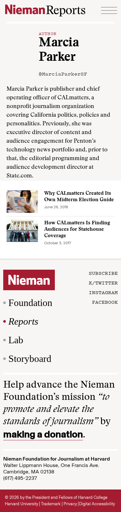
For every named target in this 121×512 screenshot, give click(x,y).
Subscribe (103, 272)
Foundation (30, 302)
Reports (23, 321)
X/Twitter (103, 282)
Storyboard (29, 358)
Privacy (70, 503)
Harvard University (21, 503)
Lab (15, 340)
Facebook (105, 301)
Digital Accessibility (97, 503)
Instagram (103, 292)
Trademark (51, 503)
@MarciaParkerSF (63, 73)
